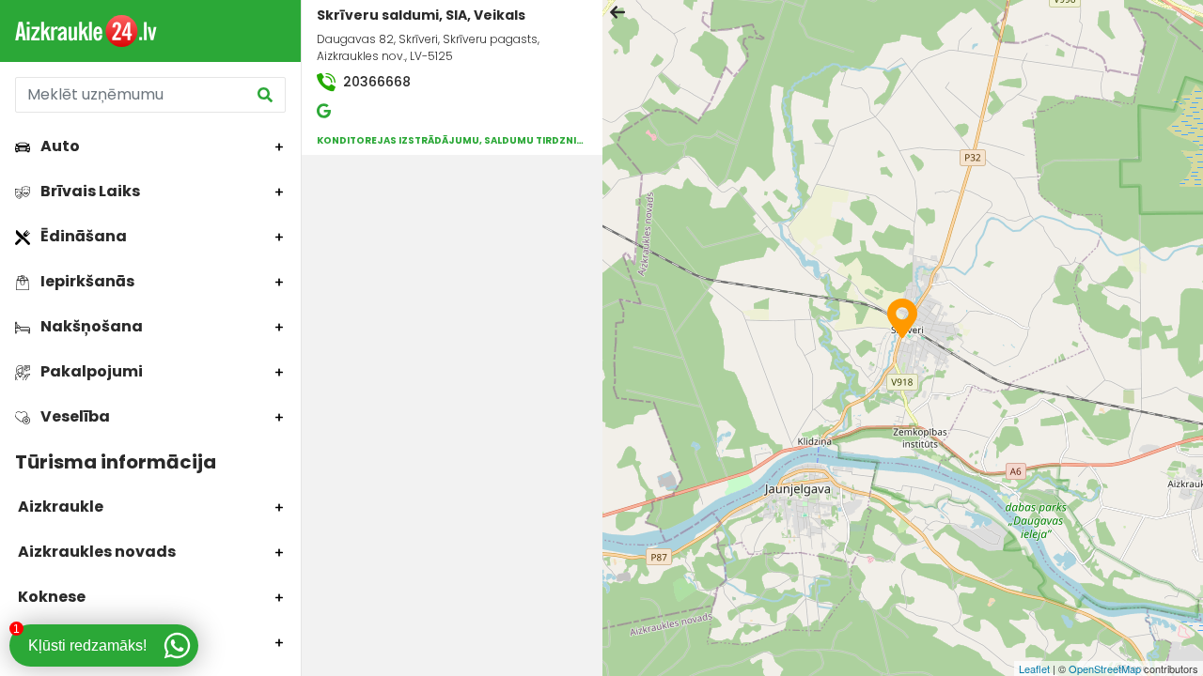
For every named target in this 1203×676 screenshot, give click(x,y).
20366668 (375, 81)
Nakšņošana (90, 326)
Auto (59, 146)
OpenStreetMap (1105, 668)
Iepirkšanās (86, 281)
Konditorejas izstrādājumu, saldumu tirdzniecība (461, 140)
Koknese (50, 596)
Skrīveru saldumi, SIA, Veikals (421, 15)
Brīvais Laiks (89, 191)
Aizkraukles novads (95, 551)
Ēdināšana (82, 236)
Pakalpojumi (90, 371)
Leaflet (1034, 668)
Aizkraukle (59, 506)
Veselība (74, 416)
